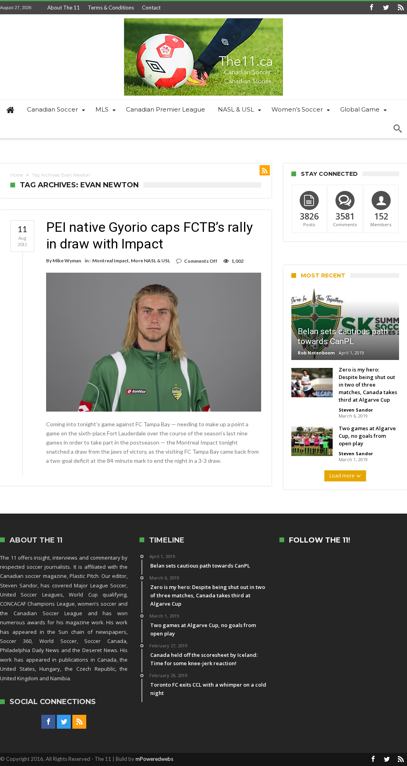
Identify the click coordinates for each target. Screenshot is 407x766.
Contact (151, 7)
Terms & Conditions (111, 7)
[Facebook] (371, 7)
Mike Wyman (66, 261)
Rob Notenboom (316, 353)
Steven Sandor (356, 410)
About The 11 (63, 7)
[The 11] (203, 18)
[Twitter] (386, 7)
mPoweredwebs (154, 759)
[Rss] (400, 7)
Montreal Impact (110, 261)
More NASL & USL (150, 261)
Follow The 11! (319, 540)
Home (16, 175)
